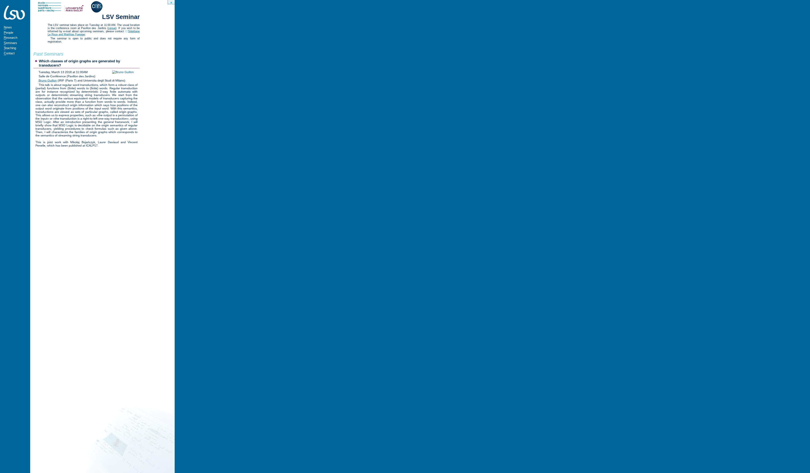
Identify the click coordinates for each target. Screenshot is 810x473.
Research (10, 37)
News (8, 27)
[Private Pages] (171, 2)
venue (112, 28)
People (8, 32)
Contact (9, 53)
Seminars (10, 43)
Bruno (48, 80)
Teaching (10, 48)
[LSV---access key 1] (14, 13)
